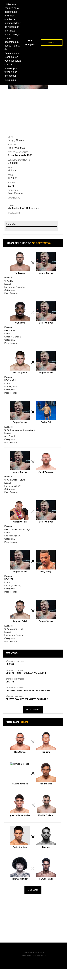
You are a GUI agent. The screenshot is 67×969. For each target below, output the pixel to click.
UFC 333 (10, 664)
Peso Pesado (15, 193)
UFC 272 (8, 579)
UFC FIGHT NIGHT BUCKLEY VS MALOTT (26, 673)
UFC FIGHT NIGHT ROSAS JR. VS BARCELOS (28, 691)
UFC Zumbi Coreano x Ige (17, 529)
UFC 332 (10, 682)
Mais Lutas (33, 889)
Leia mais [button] (10, 80)
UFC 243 (8, 280)
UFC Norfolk (10, 380)
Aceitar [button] (51, 42)
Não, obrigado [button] (30, 42)
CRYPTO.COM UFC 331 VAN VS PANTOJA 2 (27, 699)
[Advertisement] (28, 111)
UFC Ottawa (10, 330)
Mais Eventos (33, 709)
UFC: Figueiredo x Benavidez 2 (19, 430)
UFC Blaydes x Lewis (14, 479)
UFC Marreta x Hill (13, 629)
